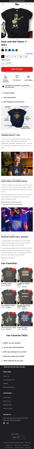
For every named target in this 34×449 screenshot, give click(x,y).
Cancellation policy (9, 447)
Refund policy (28, 442)
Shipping (3, 64)
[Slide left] (14, 39)
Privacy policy (9, 445)
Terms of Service (7, 408)
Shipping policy (26, 445)
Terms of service (17, 445)
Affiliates (5, 383)
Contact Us (6, 376)
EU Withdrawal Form (9, 380)
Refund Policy (7, 401)
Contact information (19, 447)
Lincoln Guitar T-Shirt (8, 327)
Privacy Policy (7, 397)
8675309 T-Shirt (6, 283)
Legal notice (28, 447)
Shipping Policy (7, 405)
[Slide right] (20, 39)
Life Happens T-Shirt (8, 305)
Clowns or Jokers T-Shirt (24, 284)
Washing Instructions (9, 387)
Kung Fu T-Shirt (22, 327)
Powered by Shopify (19, 442)
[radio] (2, 50)
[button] (3, 4)
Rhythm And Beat (10, 442)
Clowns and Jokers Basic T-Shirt (23, 306)
